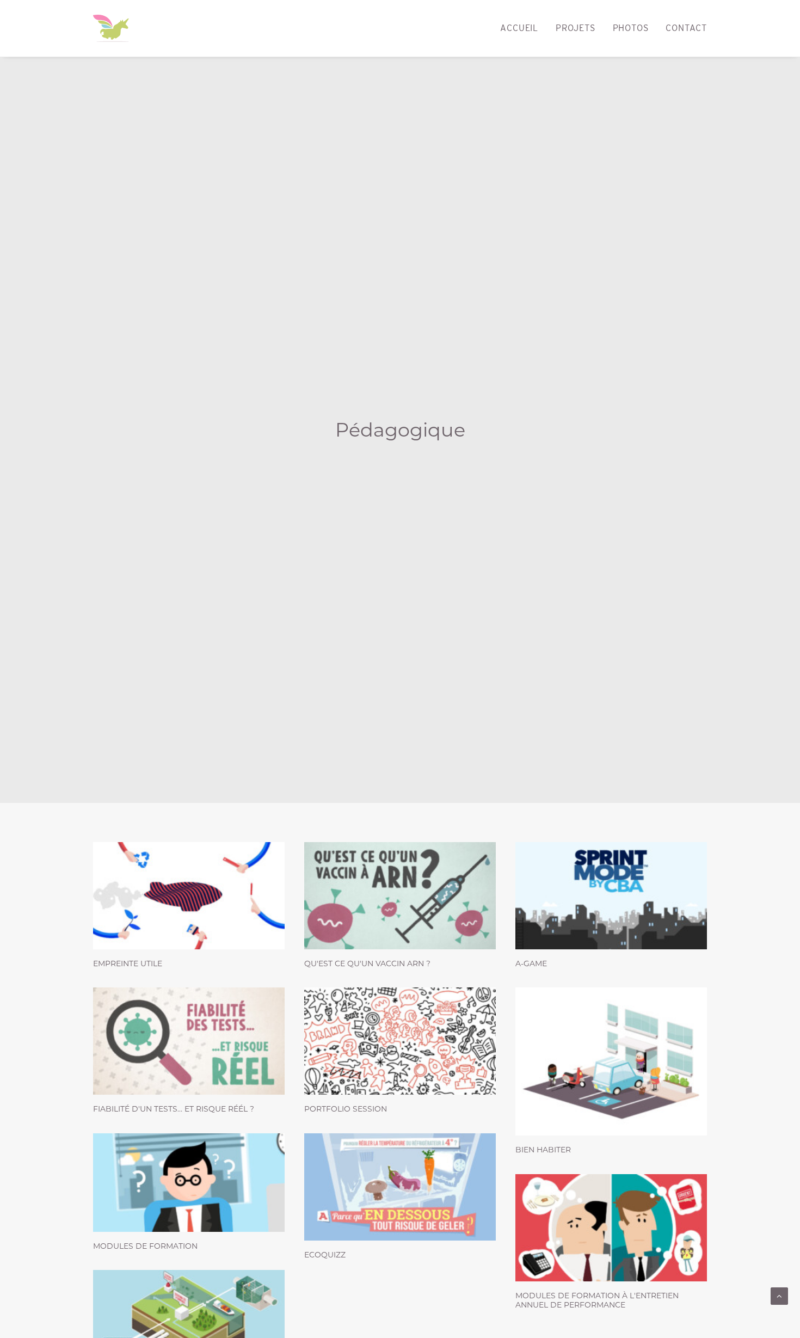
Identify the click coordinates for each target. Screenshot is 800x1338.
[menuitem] (523, 28)
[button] (189, 895)
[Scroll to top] (779, 1295)
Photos (631, 28)
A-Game (531, 963)
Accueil (519, 28)
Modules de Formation (145, 1246)
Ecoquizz (325, 1255)
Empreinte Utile (127, 963)
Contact (686, 28)
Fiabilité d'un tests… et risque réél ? (173, 1109)
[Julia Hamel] (111, 28)
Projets (575, 28)
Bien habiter (543, 1150)
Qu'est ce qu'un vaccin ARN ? (367, 963)
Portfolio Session (345, 1109)
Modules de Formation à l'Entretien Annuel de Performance (597, 1300)
